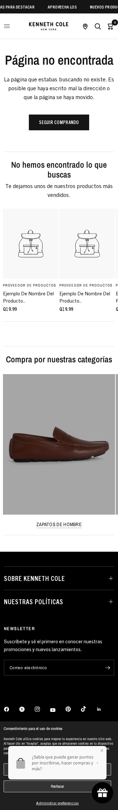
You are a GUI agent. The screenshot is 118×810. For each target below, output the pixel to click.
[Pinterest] (73, 709)
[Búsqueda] (97, 26)
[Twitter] (26, 709)
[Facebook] (11, 709)
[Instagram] (42, 709)
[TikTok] (88, 709)
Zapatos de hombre (59, 524)
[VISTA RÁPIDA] (31, 244)
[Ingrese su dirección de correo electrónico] (107, 667)
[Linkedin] (103, 709)
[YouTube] (57, 710)
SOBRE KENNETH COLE (34, 578)
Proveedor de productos (29, 285)
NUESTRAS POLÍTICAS (33, 601)
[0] (109, 26)
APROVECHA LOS (59, 7)
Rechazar (57, 786)
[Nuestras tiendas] (85, 26)
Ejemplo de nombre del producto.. (28, 297)
